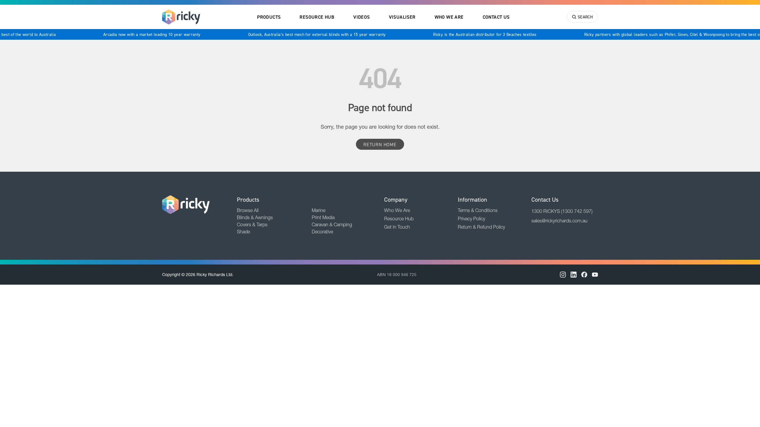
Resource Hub (317, 17)
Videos (361, 17)
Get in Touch (397, 227)
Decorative (322, 232)
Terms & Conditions (478, 210)
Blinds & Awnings (255, 217)
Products (269, 17)
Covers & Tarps (252, 224)
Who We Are (449, 17)
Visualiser (402, 17)
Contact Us (496, 17)
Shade (243, 232)
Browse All (248, 210)
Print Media (323, 217)
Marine (318, 210)
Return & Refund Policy (481, 227)
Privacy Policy (471, 219)
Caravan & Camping (332, 224)
